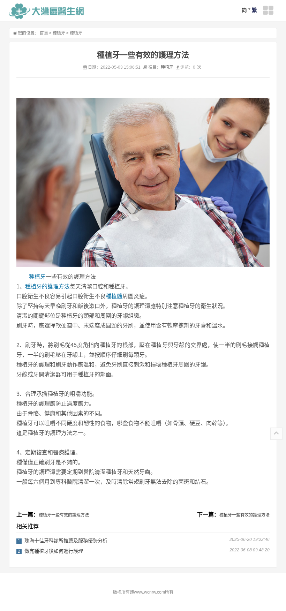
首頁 (44, 33)
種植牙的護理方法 (47, 286)
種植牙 (59, 33)
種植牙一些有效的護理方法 (64, 515)
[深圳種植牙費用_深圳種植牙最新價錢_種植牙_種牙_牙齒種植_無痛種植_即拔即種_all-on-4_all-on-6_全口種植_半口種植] (46, 11)
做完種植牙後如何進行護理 (53, 551)
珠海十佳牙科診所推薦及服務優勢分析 (65, 540)
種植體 (114, 296)
